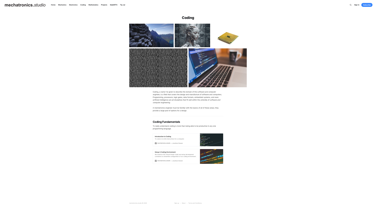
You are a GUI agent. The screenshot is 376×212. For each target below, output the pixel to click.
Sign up (176, 203)
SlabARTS (113, 5)
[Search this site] (350, 4)
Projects (104, 5)
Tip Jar (122, 5)
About (184, 203)
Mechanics (62, 5)
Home (53, 5)
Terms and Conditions (195, 203)
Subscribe (367, 5)
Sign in (356, 5)
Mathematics (93, 5)
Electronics (73, 5)
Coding (83, 5)
